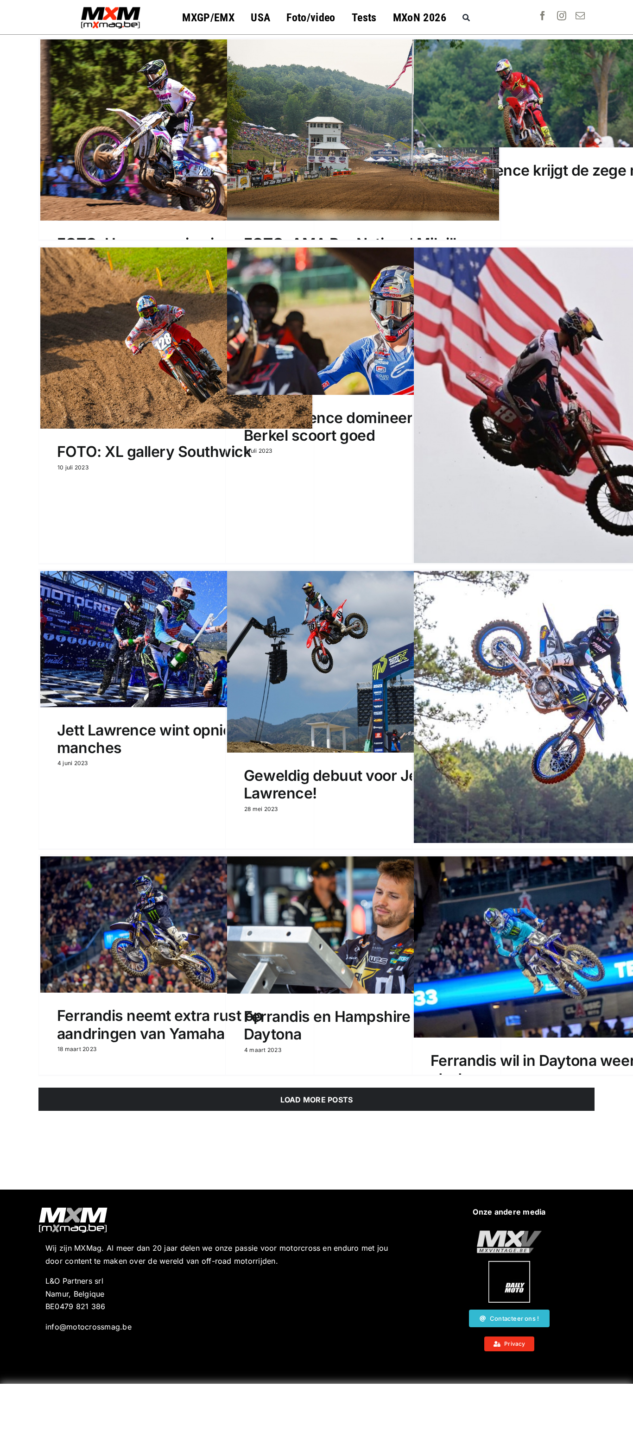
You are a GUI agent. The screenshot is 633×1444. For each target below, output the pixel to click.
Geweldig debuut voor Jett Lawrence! (335, 784)
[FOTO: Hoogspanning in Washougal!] (176, 130)
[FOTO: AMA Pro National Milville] (363, 130)
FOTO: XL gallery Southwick (154, 452)
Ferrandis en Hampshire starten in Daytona (362, 1025)
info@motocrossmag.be (88, 1326)
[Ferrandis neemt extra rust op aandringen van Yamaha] (176, 924)
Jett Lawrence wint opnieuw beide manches (176, 739)
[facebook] (542, 15)
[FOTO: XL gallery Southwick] (176, 338)
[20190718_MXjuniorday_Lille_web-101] (509, 1234)
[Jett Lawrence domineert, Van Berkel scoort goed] (363, 321)
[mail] (580, 15)
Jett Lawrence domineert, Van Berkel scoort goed (348, 426)
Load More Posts (316, 1099)
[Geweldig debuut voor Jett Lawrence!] (363, 662)
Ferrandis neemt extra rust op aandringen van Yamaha (159, 1024)
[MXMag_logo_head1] (111, 9)
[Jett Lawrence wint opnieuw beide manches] (176, 639)
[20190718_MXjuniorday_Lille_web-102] (509, 1264)
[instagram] (561, 15)
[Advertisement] (316, 1414)
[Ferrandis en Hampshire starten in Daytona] (363, 925)
